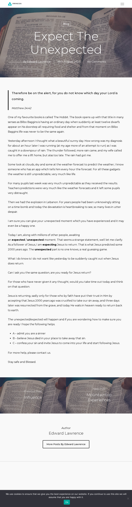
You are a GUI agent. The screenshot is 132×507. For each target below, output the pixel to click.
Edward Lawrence (39, 61)
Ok (66, 502)
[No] (128, 498)
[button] (122, 3)
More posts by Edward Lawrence (66, 444)
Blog (66, 23)
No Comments (96, 61)
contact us (43, 352)
